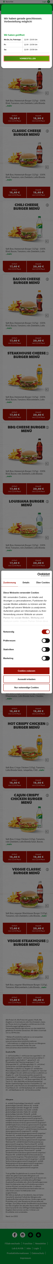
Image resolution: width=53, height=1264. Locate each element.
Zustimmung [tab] (9, 582)
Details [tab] (26, 582)
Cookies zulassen (26, 671)
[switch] (46, 640)
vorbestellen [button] (28, 58)
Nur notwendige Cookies (26, 687)
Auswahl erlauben (26, 679)
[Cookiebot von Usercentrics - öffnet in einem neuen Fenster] (38, 574)
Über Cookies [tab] (43, 582)
